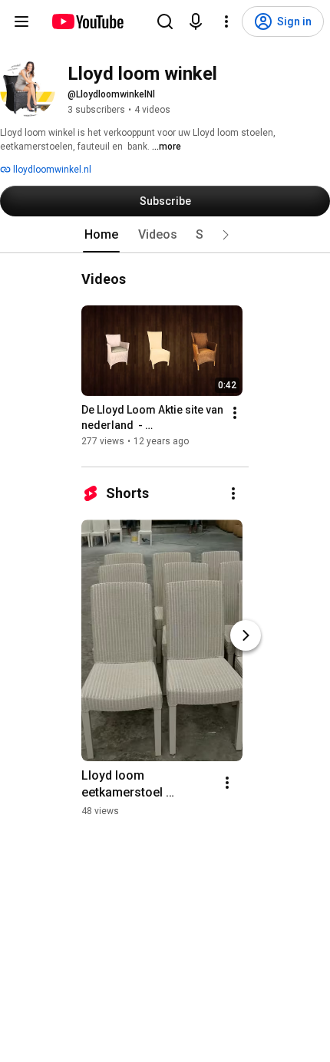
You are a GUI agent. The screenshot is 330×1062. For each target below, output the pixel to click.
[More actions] (234, 412)
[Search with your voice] (195, 21)
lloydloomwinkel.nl (51, 169)
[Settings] (226, 21)
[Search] (165, 21)
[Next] (245, 635)
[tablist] (165, 234)
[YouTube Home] (87, 21)
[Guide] (21, 21)
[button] (225, 234)
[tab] (101, 234)
